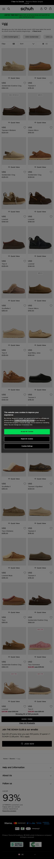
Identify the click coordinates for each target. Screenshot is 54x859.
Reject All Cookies (27, 439)
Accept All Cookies (27, 432)
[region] (27, 429)
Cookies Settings (27, 446)
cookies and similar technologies (24, 420)
